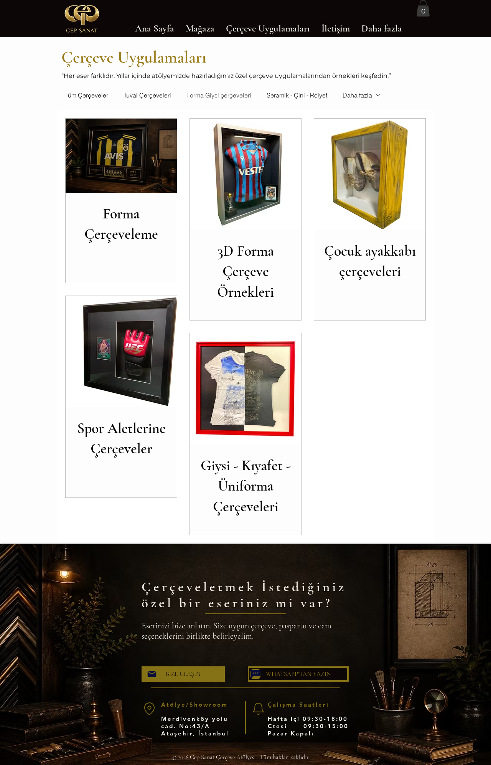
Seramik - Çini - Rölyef (297, 95)
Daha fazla (357, 95)
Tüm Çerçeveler (86, 95)
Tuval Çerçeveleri (147, 95)
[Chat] (255, 674)
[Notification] (258, 708)
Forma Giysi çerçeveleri (218, 95)
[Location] (149, 708)
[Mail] (152, 674)
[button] (423, 8)
